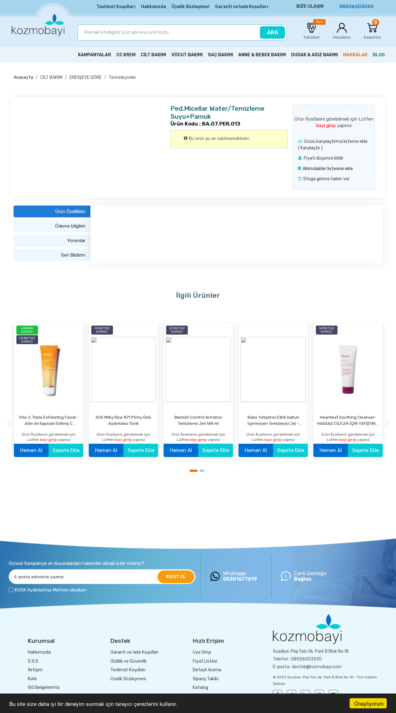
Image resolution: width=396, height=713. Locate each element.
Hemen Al (31, 450)
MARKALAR (355, 55)
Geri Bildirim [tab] (73, 255)
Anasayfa (23, 77)
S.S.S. (33, 661)
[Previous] (8, 423)
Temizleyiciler (122, 77)
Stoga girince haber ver (326, 178)
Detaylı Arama (207, 669)
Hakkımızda (153, 6)
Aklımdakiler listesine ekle (328, 168)
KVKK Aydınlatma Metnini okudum (50, 590)
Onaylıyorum (369, 703)
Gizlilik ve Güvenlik (128, 661)
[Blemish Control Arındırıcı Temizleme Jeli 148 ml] (198, 369)
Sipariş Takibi (205, 678)
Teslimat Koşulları (116, 6)
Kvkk (32, 678)
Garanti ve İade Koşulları (241, 6)
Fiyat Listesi (205, 661)
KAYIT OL (176, 576)
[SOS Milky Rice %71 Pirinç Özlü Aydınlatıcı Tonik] (123, 369)
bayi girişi (326, 125)
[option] (48, 392)
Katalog (200, 687)
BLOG (379, 55)
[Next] (387, 423)
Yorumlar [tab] (76, 240)
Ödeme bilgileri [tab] (70, 226)
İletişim (35, 669)
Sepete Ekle (66, 450)
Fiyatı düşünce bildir (323, 158)
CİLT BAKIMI (51, 77)
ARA (272, 32)
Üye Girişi (202, 652)
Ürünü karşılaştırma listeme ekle (336, 141)
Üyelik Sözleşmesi (190, 6)
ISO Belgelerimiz (44, 687)
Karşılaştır (310, 148)
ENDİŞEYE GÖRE (85, 77)
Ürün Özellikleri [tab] (70, 211)
